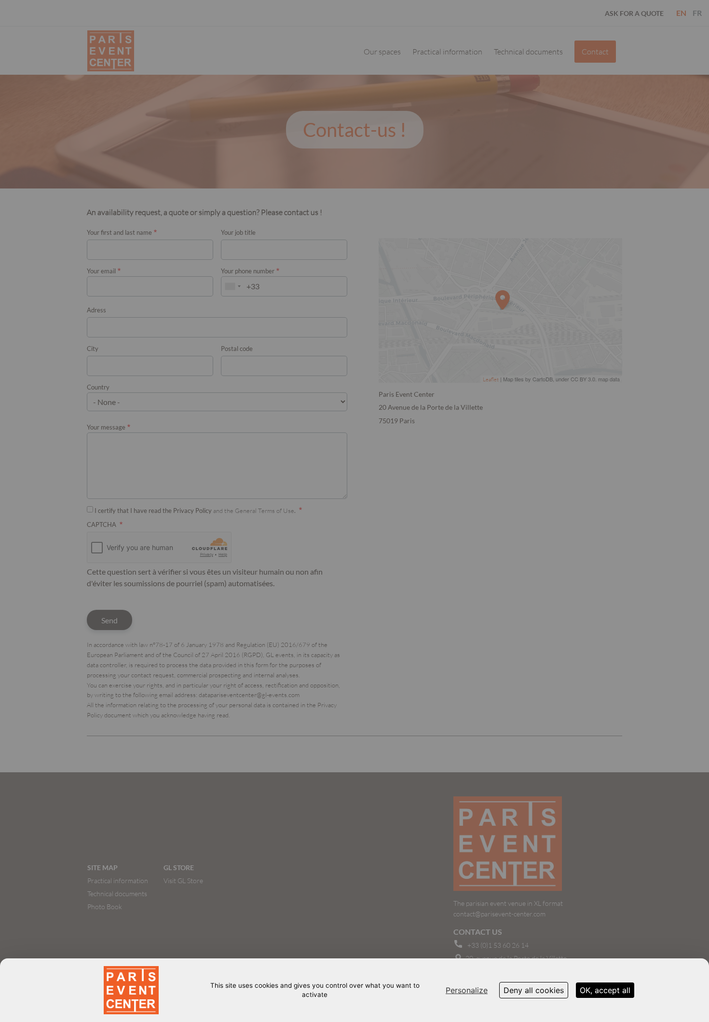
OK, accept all (605, 990)
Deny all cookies (534, 990)
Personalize (467, 990)
